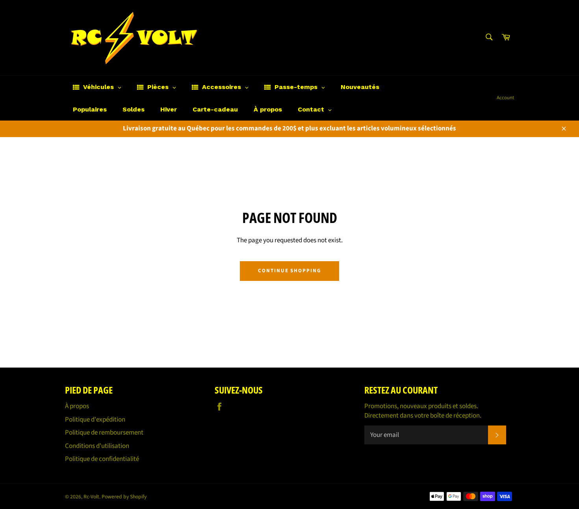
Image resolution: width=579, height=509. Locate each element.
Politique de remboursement (104, 432)
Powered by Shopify (124, 496)
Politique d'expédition (95, 419)
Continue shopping (289, 270)
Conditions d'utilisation (97, 446)
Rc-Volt (91, 496)
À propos (77, 406)
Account (505, 97)
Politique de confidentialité (102, 459)
